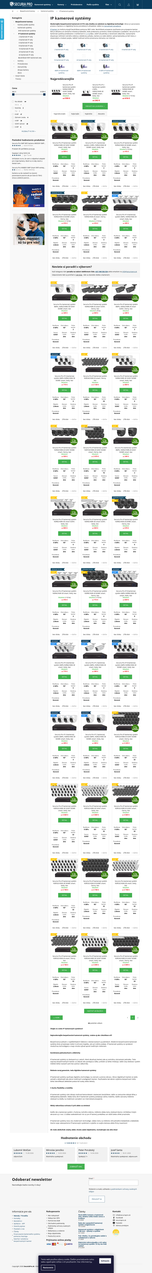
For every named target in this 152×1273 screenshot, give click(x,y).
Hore (57, 1018)
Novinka (19, 108)
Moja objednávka (54, 1233)
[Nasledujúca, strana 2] (132, 1017)
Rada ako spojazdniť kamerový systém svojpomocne (90, 1224)
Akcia (18, 105)
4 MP (18, 121)
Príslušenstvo (23, 64)
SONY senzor (21, 124)
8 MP (18, 114)
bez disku (56, 186)
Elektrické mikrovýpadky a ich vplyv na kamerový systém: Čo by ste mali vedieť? (92, 1244)
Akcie (20, 73)
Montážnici (18, 1221)
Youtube (119, 1223)
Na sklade (20, 101)
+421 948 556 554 (101, 272)
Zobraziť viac (76, 1166)
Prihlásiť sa (97, 1199)
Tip (17, 111)
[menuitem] (43, 4)
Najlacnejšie (75, 114)
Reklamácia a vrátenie (56, 1231)
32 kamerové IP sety (26, 55)
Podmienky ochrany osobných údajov (59, 1227)
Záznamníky (22, 67)
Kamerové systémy (25, 28)
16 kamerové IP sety (26, 49)
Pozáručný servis (54, 1236)
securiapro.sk (121, 1220)
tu (91, 1262)
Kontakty (17, 1218)
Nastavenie (48, 1267)
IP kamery (54, 29)
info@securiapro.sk (129, 272)
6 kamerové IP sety (26, 43)
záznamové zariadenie (112, 26)
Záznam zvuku (21, 117)
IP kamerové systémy (26, 34)
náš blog (79, 275)
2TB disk (65, 186)
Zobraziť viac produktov (94, 106)
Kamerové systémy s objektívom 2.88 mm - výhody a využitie (91, 1230)
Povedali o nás (19, 1229)
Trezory (18, 79)
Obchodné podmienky (56, 1223)
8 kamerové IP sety (26, 46)
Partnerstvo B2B (54, 1221)
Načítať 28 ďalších (95, 1011)
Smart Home (20, 76)
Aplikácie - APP (19, 1224)
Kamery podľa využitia (26, 25)
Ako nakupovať (53, 1215)
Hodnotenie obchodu (76, 1138)
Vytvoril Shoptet (134, 1266)
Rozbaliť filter (28, 131)
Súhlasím (105, 1261)
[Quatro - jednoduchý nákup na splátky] (28, 196)
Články (16, 1231)
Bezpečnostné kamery (24, 22)
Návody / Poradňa (21, 1216)
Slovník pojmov (19, 1226)
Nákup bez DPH (54, 1218)
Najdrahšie (88, 114)
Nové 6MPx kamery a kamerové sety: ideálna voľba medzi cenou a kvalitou (91, 1216)
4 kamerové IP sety (26, 40)
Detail (64, 157)
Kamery (20, 61)
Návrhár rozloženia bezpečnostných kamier (23, 1240)
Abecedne (101, 114)
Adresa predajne (122, 1225)
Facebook (119, 1218)
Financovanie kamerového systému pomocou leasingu (27, 1235)
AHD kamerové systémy (27, 31)
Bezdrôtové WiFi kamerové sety (30, 58)
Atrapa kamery (23, 70)
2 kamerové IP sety (26, 37)
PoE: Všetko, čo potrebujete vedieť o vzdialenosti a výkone (92, 1236)
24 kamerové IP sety (26, 52)
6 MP (18, 127)
